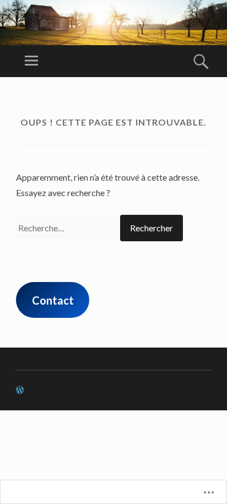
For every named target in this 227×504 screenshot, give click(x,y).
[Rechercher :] (68, 228)
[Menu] (31, 61)
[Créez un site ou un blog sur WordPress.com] (20, 390)
